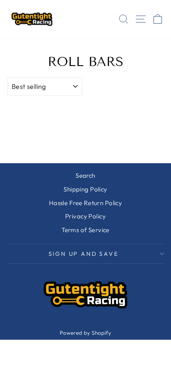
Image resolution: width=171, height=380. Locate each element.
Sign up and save (84, 253)
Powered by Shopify (86, 332)
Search (85, 175)
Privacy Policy (85, 216)
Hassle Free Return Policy (85, 203)
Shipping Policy (85, 189)
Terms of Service (85, 230)
